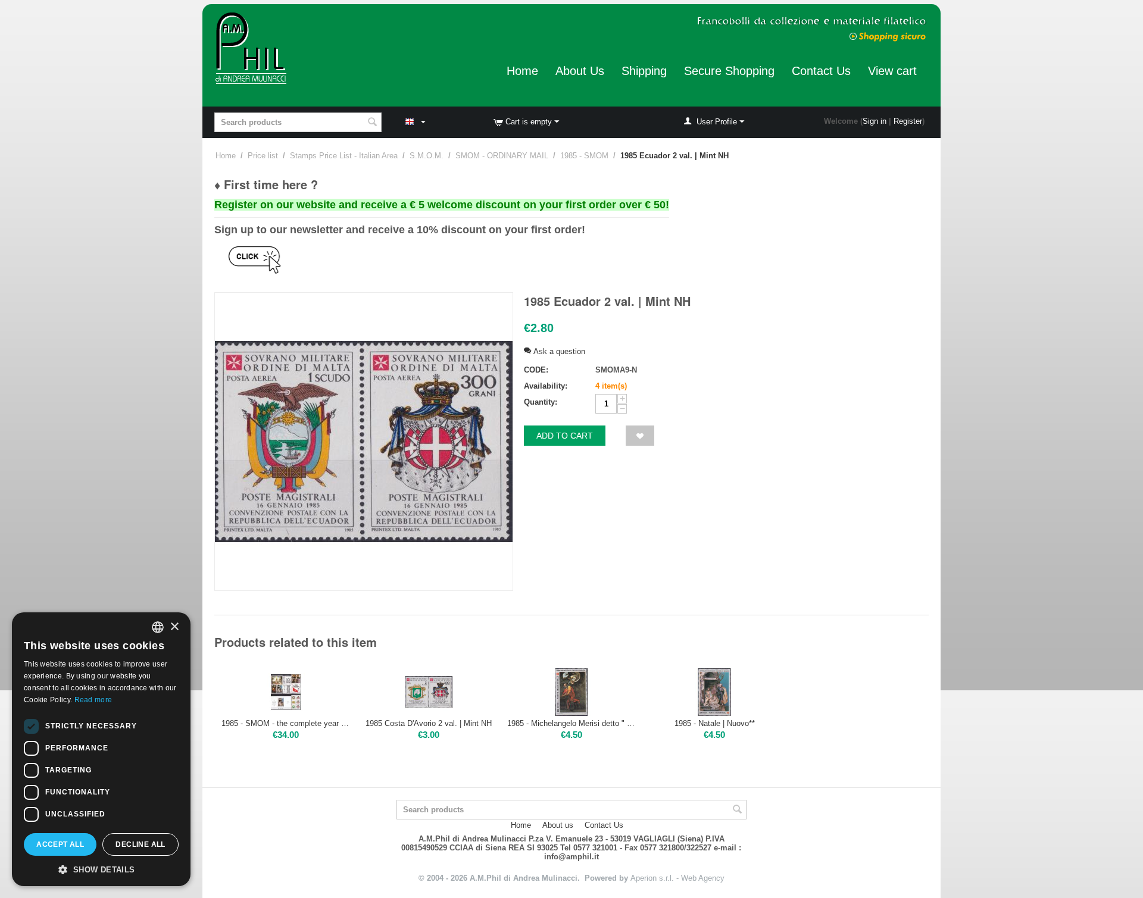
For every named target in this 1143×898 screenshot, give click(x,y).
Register (908, 121)
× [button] (174, 626)
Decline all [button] (140, 844)
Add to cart (564, 435)
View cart (892, 70)
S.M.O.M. (427, 155)
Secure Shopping (729, 70)
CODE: (536, 369)
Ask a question (558, 351)
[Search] (373, 123)
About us (557, 825)
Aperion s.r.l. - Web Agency (677, 878)
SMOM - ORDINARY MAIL (501, 155)
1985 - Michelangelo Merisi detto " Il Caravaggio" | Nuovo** (571, 723)
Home (522, 70)
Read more (93, 700)
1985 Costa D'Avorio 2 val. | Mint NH (429, 723)
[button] (101, 868)
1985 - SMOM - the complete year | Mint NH (285, 723)
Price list (263, 155)
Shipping (644, 70)
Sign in (874, 121)
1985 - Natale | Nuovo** (714, 723)
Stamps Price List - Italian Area (344, 155)
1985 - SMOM (584, 155)
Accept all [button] (60, 844)
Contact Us (821, 70)
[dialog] (101, 749)
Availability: (545, 385)
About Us (579, 70)
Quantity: (540, 402)
